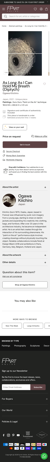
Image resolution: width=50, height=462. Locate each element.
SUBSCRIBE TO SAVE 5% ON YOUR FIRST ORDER (24, 2)
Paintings (6, 345)
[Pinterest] (13, 435)
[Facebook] (3, 435)
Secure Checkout (13, 151)
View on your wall (16, 127)
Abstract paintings (15, 26)
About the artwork (11, 255)
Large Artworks (33, 326)
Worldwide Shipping (14, 160)
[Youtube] (18, 435)
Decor (46, 345)
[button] (25, 16)
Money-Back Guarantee (15, 155)
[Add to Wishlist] (44, 84)
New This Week (12, 326)
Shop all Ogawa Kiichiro (25, 285)
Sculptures (35, 345)
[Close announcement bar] (47, 2)
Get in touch (25, 145)
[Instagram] (8, 435)
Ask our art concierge (12, 276)
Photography (20, 345)
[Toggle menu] (3, 9)
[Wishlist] (35, 9)
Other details (9, 262)
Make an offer (41, 136)
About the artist (10, 187)
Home (4, 26)
